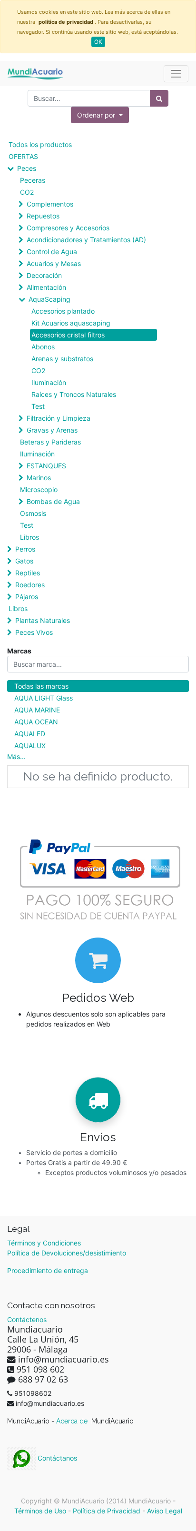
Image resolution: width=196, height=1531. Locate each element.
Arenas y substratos (62, 359)
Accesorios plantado (63, 311)
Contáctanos (56, 1458)
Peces (26, 168)
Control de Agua (52, 251)
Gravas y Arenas (52, 430)
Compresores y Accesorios (68, 228)
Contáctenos (27, 1319)
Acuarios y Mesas (54, 263)
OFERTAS (23, 156)
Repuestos (43, 216)
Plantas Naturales (42, 620)
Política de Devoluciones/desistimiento (66, 1253)
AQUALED (29, 734)
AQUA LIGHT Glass (43, 698)
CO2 (27, 192)
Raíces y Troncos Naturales (73, 394)
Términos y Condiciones (44, 1243)
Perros (25, 549)
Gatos (24, 561)
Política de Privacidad (106, 1511)
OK (98, 41)
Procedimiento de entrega (47, 1270)
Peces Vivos (34, 632)
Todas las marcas (41, 686)
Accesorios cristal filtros (68, 335)
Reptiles (27, 573)
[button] (100, 115)
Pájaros (26, 597)
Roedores (30, 585)
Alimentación (46, 287)
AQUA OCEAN (36, 722)
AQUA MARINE (37, 710)
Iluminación (48, 382)
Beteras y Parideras (50, 442)
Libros (29, 537)
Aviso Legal (164, 1511)
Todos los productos (40, 144)
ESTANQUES (46, 466)
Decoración (44, 275)
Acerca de (72, 1421)
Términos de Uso (40, 1511)
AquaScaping (49, 299)
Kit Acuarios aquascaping (70, 323)
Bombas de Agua (53, 501)
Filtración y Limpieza (58, 418)
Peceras (32, 180)
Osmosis (33, 513)
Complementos (50, 204)
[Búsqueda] (159, 98)
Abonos (43, 347)
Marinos (39, 478)
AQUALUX (30, 745)
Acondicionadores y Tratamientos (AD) (86, 240)
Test (38, 406)
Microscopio (39, 489)
